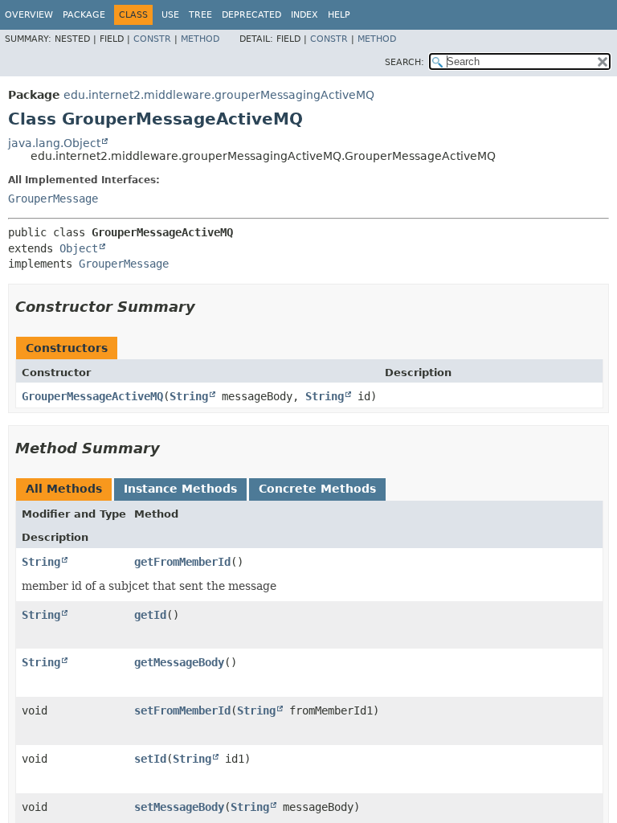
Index (304, 15)
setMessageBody (179, 806)
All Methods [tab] (64, 488)
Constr (152, 39)
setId (150, 758)
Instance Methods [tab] (180, 488)
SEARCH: (404, 62)
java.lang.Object (54, 143)
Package (84, 15)
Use (170, 15)
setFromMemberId (182, 710)
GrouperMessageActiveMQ (92, 396)
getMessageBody (179, 662)
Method (200, 39)
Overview (29, 15)
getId (150, 614)
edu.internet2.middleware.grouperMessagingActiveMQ (218, 94)
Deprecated (251, 15)
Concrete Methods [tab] (317, 488)
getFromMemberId (182, 561)
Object (78, 248)
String (189, 396)
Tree (200, 15)
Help (339, 15)
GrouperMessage (53, 198)
